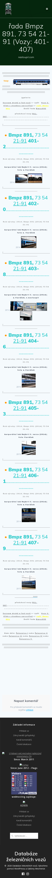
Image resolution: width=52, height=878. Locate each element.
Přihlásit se (24, 731)
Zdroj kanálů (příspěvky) (24, 735)
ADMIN (24, 805)
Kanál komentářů (24, 739)
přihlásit (29, 710)
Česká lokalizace (24, 744)
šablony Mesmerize (36, 868)
